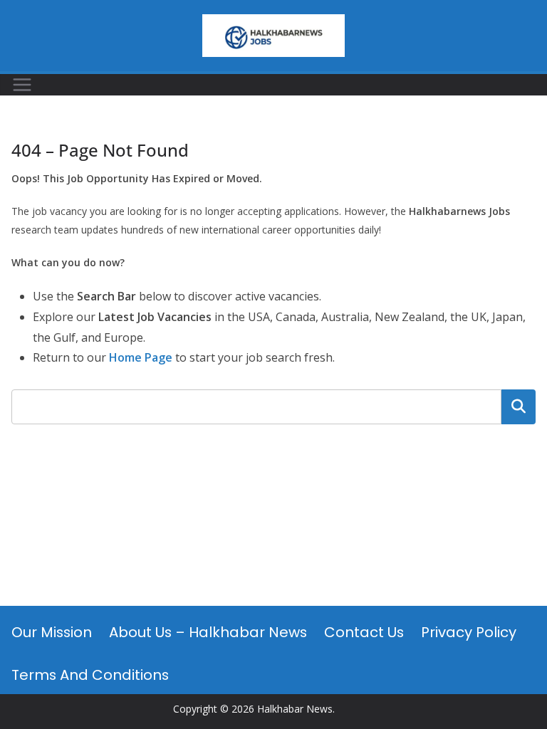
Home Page (140, 357)
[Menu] (22, 84)
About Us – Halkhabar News (208, 632)
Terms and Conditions (90, 675)
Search (518, 406)
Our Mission (51, 632)
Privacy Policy (468, 632)
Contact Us (364, 632)
